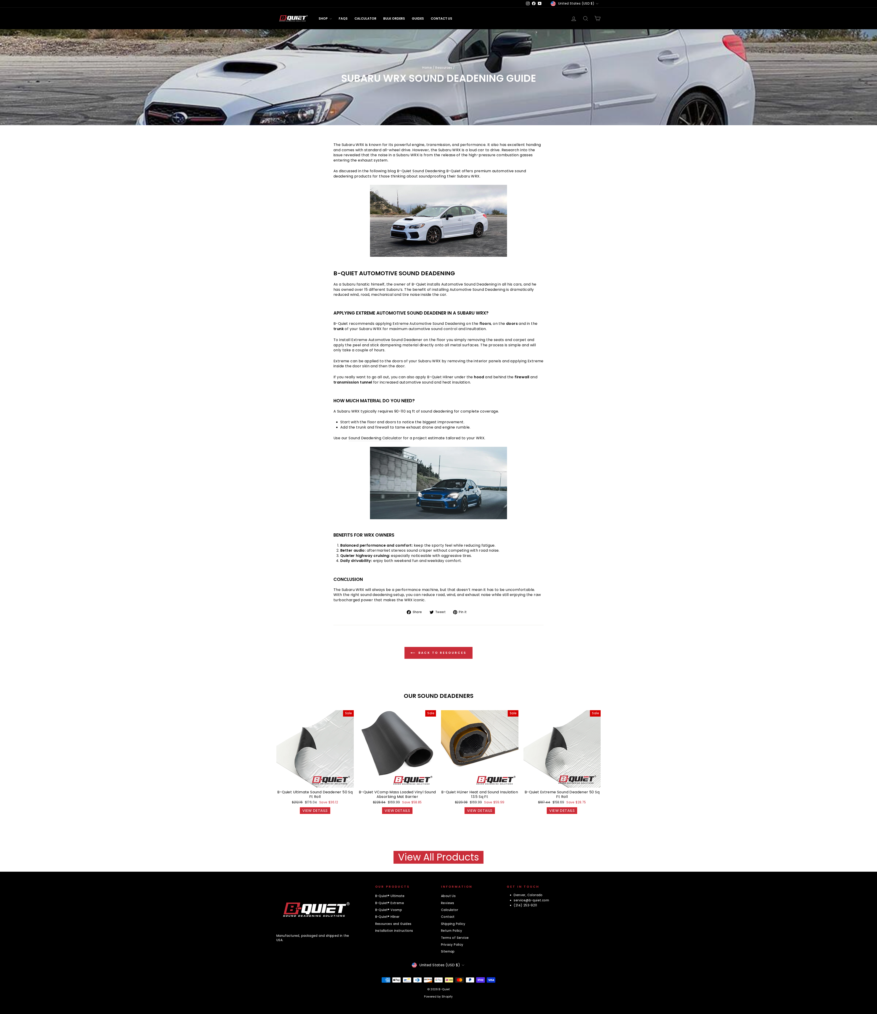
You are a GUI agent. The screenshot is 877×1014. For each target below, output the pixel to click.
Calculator (365, 18)
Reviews (447, 903)
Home (427, 68)
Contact (448, 917)
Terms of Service (455, 938)
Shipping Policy (453, 924)
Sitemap (448, 951)
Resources (443, 68)
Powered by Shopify (438, 996)
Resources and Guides (393, 924)
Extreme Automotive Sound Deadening (429, 323)
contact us (441, 18)
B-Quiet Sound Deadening (421, 171)
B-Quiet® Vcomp (388, 910)
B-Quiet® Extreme (389, 903)
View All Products (438, 857)
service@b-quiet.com (531, 900)
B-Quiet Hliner (440, 377)
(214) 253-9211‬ (525, 905)
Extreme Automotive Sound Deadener (386, 339)
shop (323, 18)
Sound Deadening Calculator (375, 438)
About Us (448, 896)
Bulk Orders (394, 18)
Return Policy (451, 931)
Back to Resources (441, 652)
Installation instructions (394, 931)
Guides (418, 18)
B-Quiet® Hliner (387, 917)
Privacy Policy (452, 945)
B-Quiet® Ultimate (390, 896)
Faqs (343, 18)
